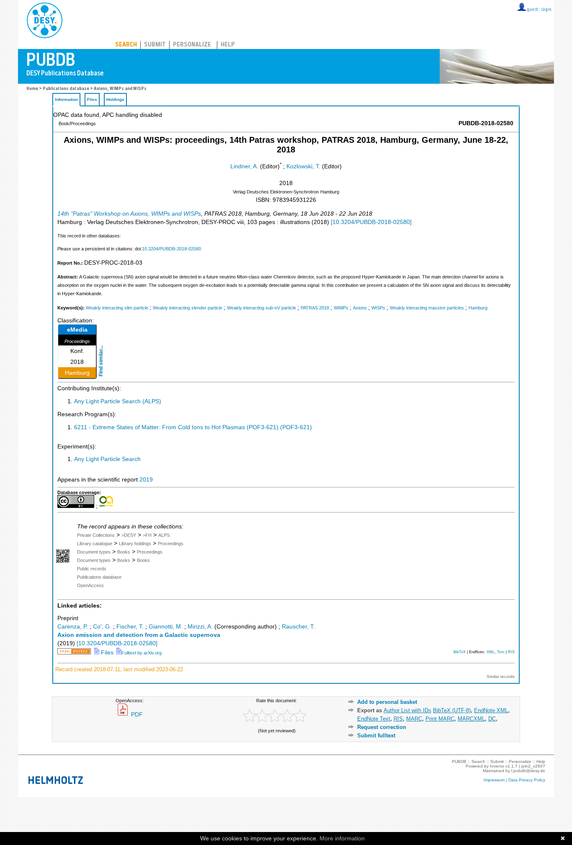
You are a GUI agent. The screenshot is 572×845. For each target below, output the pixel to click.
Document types (94, 551)
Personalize (192, 45)
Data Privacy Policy (526, 780)
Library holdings (135, 543)
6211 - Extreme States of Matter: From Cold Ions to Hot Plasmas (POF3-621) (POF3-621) (193, 427)
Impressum (494, 780)
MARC (414, 719)
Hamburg (478, 307)
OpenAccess (90, 585)
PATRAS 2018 (315, 307)
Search (126, 45)
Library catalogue (94, 543)
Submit (155, 45)
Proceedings (170, 543)
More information (342, 838)
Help (228, 45)
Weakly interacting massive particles (427, 307)
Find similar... (101, 360)
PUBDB (81, 18)
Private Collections (96, 535)
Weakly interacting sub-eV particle (261, 307)
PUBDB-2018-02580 (486, 123)
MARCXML (471, 719)
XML (491, 652)
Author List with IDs (407, 710)
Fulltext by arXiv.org (141, 652)
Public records (91, 568)
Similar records (501, 676)
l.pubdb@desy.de (528, 770)
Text (501, 652)
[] (371, 222)
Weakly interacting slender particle (187, 307)
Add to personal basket (387, 702)
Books (123, 551)
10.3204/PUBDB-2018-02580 (171, 248)
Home (32, 89)
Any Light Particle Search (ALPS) (117, 401)
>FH (147, 535)
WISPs (378, 307)
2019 (146, 480)
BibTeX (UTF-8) (452, 710)
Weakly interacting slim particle (117, 307)
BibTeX (459, 652)
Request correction (381, 727)
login (546, 10)
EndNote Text (373, 719)
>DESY (128, 535)
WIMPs (341, 307)
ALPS (164, 535)
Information (66, 99)
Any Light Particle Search (107, 459)
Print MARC (439, 719)
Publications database (66, 89)
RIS (511, 652)
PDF (136, 714)
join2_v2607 (533, 766)
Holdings (115, 99)
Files (92, 99)
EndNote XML (491, 710)
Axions (360, 307)
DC (492, 719)
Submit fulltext (376, 735)
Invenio (497, 766)
